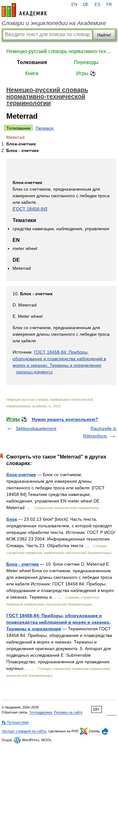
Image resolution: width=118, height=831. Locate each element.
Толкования (32, 62)
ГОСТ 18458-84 (30, 208)
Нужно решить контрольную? (65, 419)
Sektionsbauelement (36, 428)
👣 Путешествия (15, 722)
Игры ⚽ (86, 73)
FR (109, 5)
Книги (31, 73)
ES (97, 5)
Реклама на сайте (68, 712)
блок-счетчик (21, 474)
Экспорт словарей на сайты (24, 731)
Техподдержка (40, 712)
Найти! (104, 34)
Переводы (86, 62)
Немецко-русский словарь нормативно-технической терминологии (59, 51)
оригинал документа (34, 372)
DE (86, 5)
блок (11, 519)
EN (74, 5)
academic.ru (24, 10)
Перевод (44, 128)
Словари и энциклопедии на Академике (54, 23)
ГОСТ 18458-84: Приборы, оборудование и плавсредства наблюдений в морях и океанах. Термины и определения (59, 359)
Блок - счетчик (22, 564)
